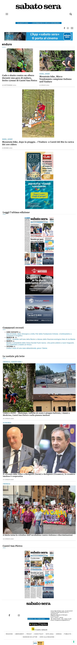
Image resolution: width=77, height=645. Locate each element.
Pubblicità (67, 634)
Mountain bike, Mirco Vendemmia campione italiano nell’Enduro (55, 79)
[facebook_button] (64, 28)
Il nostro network (40, 630)
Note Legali (50, 634)
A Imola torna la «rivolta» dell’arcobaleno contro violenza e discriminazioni (38, 535)
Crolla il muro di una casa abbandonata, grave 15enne (26, 348)
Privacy (29, 634)
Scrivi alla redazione (47, 637)
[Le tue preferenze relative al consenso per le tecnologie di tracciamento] (73, 641)
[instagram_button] (67, 28)
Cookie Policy (39, 634)
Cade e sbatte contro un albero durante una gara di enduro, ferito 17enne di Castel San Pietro (19, 78)
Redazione (9, 634)
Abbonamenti (19, 634)
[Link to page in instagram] (19, 615)
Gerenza (59, 634)
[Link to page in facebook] (9, 615)
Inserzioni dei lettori (30, 637)
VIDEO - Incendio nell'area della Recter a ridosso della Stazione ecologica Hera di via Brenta (40, 339)
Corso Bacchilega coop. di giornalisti (62, 611)
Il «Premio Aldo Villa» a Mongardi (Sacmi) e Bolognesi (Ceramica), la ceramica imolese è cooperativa (39, 475)
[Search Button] (68, 13)
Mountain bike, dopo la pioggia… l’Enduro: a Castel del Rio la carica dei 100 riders (38, 143)
